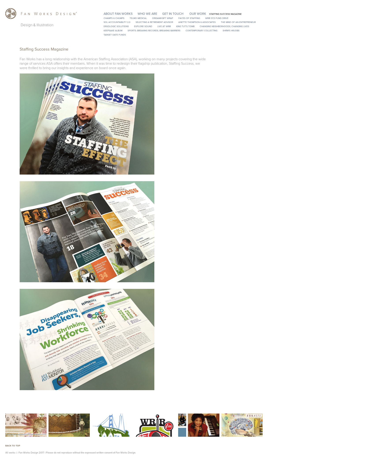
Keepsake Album (113, 30)
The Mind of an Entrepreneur (238, 22)
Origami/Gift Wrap (162, 18)
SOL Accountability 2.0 (117, 22)
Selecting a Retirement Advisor (154, 22)
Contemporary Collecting (201, 30)
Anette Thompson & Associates (197, 22)
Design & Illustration (37, 24)
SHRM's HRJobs (231, 30)
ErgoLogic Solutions (116, 26)
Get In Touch (172, 13)
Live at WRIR (164, 26)
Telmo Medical (138, 18)
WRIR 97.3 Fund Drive (216, 18)
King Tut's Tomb (185, 26)
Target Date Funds (115, 34)
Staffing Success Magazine (225, 13)
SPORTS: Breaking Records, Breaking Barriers (154, 30)
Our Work (197, 13)
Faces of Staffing (189, 18)
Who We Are (147, 13)
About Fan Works (118, 13)
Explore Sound (143, 26)
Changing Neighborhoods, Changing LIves (224, 26)
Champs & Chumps (114, 18)
